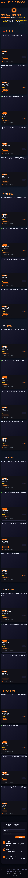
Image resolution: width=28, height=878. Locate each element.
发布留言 (20, 837)
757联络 (19, 873)
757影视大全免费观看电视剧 (14, 2)
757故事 (9, 873)
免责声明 (14, 873)
